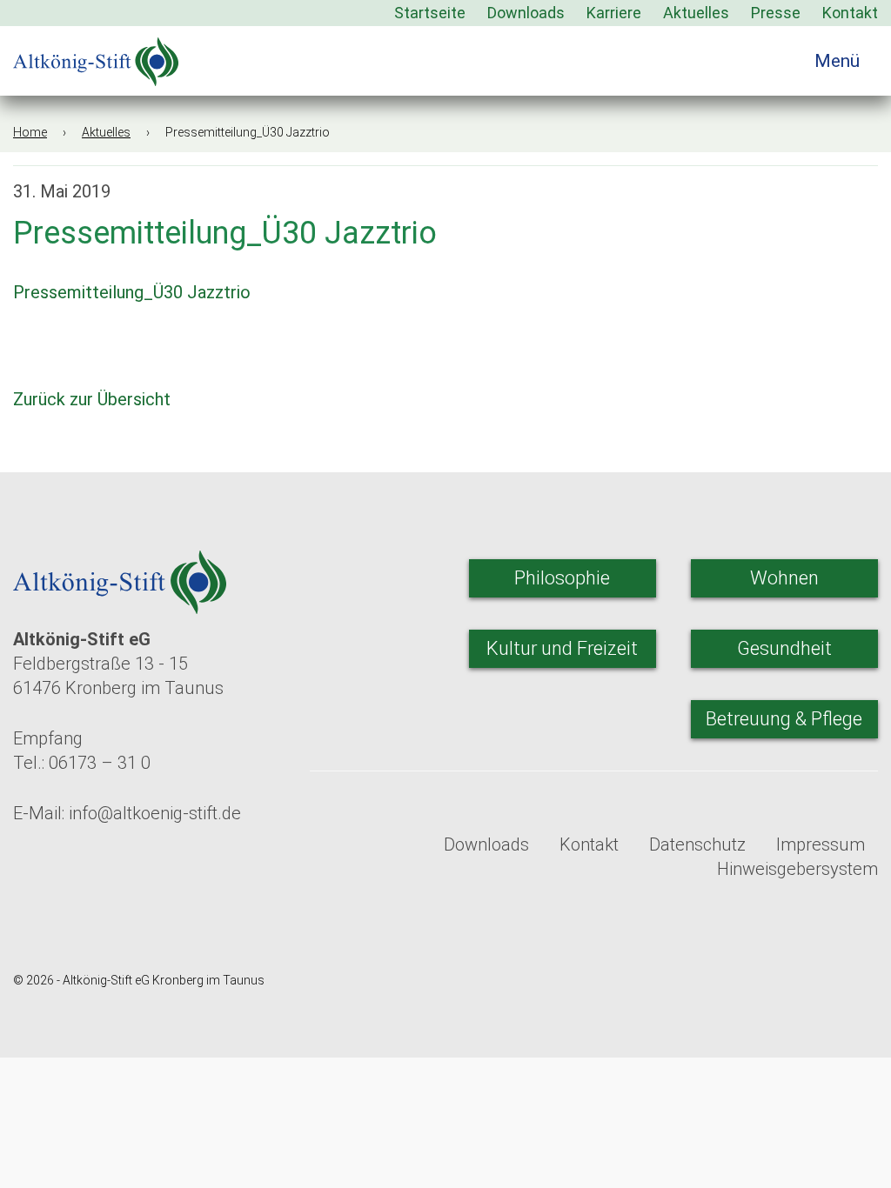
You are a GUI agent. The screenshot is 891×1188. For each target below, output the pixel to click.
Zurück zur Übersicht (94, 399)
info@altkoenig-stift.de (155, 813)
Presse (776, 12)
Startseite (430, 12)
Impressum (820, 844)
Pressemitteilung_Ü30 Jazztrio (132, 292)
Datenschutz (697, 844)
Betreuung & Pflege (784, 719)
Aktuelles (696, 12)
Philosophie (562, 578)
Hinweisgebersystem (797, 868)
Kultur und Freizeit (562, 648)
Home (30, 132)
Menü (839, 60)
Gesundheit (784, 648)
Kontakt (850, 12)
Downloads (526, 12)
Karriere (613, 12)
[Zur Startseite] (95, 56)
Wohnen (784, 578)
